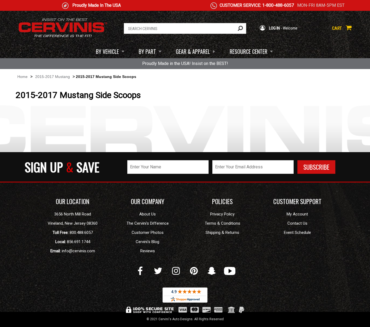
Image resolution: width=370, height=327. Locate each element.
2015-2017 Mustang (52, 76)
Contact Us (297, 223)
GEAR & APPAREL (193, 51)
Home (22, 76)
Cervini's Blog (147, 241)
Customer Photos (148, 232)
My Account (297, 214)
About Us (147, 214)
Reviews (147, 250)
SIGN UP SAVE (62, 167)
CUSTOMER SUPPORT (297, 201)
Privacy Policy (222, 214)
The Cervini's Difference (147, 223)
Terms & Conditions (222, 223)
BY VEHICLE (107, 51)
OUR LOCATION (72, 201)
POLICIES (222, 201)
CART (337, 28)
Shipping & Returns (222, 232)
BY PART (147, 51)
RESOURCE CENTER (248, 51)
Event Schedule (297, 232)
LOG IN (274, 28)
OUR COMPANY (147, 201)
